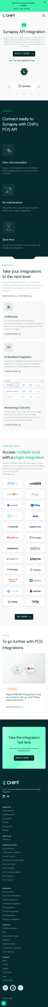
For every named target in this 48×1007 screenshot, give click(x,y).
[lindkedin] (3, 796)
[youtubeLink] (8, 796)
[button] (43, 15)
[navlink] (8, 15)
